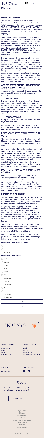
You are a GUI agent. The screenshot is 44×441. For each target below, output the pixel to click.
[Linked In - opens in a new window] (29, 371)
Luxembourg (7, 294)
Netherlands (7, 278)
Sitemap (22, 425)
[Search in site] (33, 3)
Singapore (7, 291)
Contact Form (5, 371)
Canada (6, 265)
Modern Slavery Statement (22, 420)
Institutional (7, 246)
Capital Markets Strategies (32, 354)
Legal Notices (22, 411)
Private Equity (27, 352)
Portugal (6, 281)
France (6, 268)
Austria (6, 259)
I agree (22, 301)
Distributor (7, 252)
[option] (26, 3)
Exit (22, 306)
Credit (25, 348)
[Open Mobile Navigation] (40, 3)
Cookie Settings (22, 422)
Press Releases (17, 398)
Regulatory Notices (22, 415)
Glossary (22, 413)
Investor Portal (6, 354)
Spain (5, 288)
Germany (6, 272)
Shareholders (5, 348)
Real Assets (27, 350)
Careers (3, 352)
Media (3, 350)
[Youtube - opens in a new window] (24, 371)
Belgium (6, 262)
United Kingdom (8, 297)
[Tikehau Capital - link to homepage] (9, 3)
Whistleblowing (22, 427)
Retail (5, 249)
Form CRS (22, 418)
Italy (5, 275)
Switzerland (7, 284)
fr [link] (26, 3)
